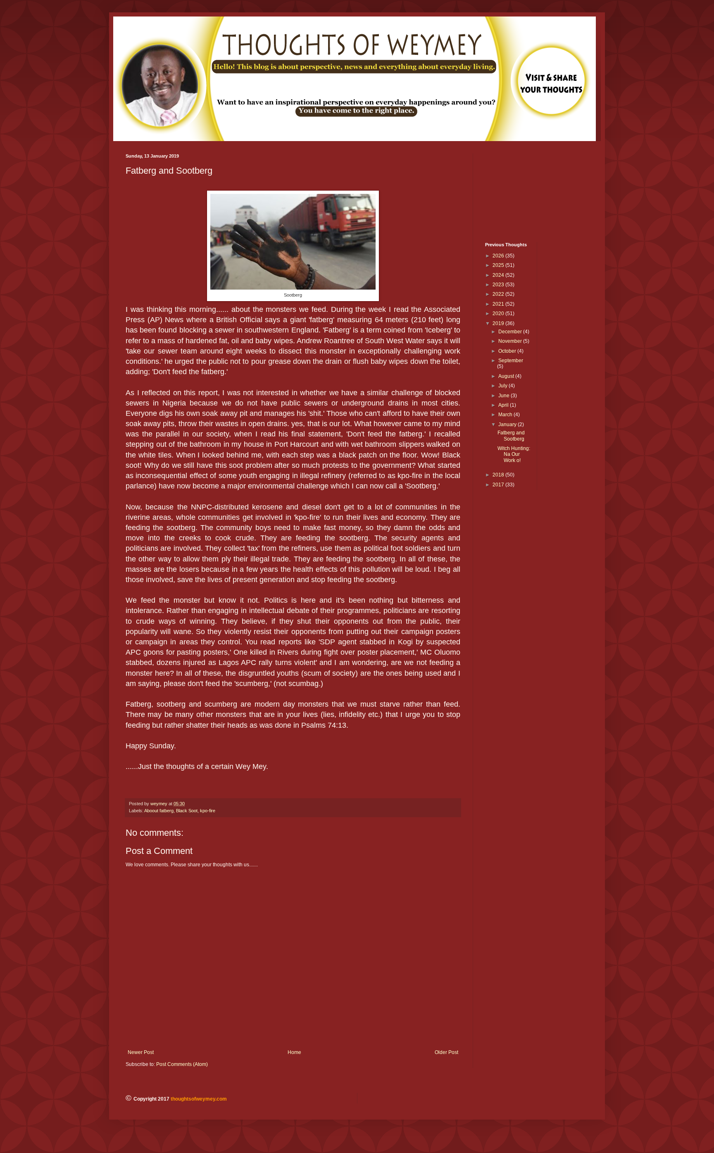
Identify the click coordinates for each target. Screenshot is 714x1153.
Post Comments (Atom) (182, 1064)
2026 (499, 256)
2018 (499, 475)
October (507, 351)
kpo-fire (207, 810)
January (508, 424)
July (503, 386)
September (510, 360)
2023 (499, 285)
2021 (499, 304)
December (510, 332)
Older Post (446, 1052)
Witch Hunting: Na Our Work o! (513, 454)
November (510, 341)
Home (294, 1052)
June (504, 395)
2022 (499, 294)
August (506, 376)
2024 (499, 275)
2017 (499, 485)
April (504, 405)
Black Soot (187, 810)
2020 (499, 313)
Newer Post (141, 1052)
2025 (499, 265)
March (506, 414)
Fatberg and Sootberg (511, 435)
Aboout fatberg (159, 810)
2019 (499, 323)
